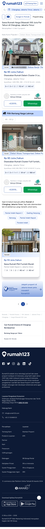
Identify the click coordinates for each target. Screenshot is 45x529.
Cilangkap (5, 317)
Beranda (4, 314)
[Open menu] (41, 3)
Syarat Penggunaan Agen (11, 472)
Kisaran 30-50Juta (10, 339)
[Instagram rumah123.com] (13, 363)
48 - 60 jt (9, 119)
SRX (23, 472)
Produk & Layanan (8, 436)
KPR (23, 436)
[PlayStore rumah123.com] (28, 503)
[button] (23, 10)
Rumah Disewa (14, 314)
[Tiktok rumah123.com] (30, 364)
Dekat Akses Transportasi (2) (32, 34)
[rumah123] (22, 354)
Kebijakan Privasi (8, 463)
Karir (3, 444)
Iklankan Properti (28, 432)
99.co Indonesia (28, 463)
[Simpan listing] (39, 41)
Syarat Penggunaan (9, 468)
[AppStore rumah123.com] (10, 503)
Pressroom (5, 449)
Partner (4, 440)
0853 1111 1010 (23, 403)
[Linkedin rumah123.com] (24, 364)
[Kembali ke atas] (39, 498)
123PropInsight (7, 453)
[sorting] (13, 16)
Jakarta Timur (36, 314)
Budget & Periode (23, 17)
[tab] (22, 333)
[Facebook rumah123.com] (3, 363)
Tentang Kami (7, 432)
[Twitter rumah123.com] (8, 363)
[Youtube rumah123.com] (18, 363)
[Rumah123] (12, 3)
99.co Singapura (28, 468)
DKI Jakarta (25, 314)
